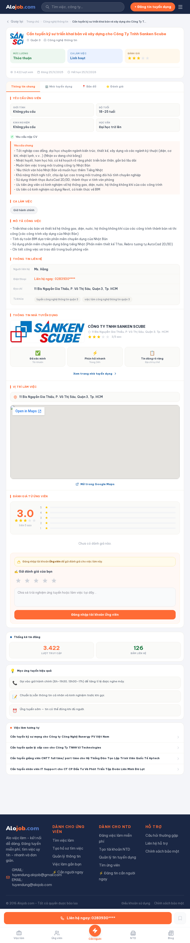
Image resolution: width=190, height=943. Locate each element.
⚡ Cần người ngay (67, 872)
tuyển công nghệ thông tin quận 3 (57, 299)
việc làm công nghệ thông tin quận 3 (107, 299)
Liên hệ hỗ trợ (156, 843)
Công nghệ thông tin (55, 21)
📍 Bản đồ (89, 86)
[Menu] (180, 7)
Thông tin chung (23, 86)
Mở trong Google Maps (97, 484)
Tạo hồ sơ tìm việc (67, 848)
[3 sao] (36, 581)
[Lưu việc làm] (180, 918)
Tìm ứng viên (109, 865)
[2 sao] (27, 581)
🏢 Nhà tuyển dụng (58, 86)
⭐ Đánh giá (114, 86)
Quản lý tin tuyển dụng (117, 857)
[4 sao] (45, 581)
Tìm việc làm (63, 840)
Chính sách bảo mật (162, 851)
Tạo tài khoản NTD (114, 849)
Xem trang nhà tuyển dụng (92, 373)
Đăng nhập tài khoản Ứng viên (95, 614)
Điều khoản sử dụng (135, 903)
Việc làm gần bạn (66, 864)
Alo (20, 7)
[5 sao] (54, 581)
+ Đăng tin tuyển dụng (152, 7)
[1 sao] (18, 581)
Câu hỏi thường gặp (161, 835)
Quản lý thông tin (66, 856)
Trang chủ (32, 21)
